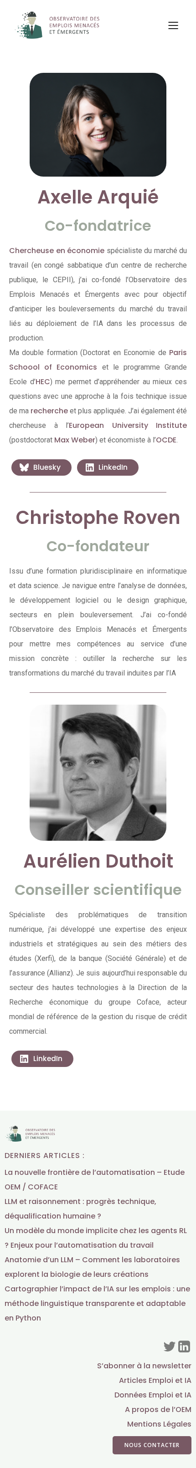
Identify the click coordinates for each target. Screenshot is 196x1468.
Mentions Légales (159, 1424)
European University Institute (128, 425)
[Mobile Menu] (173, 25)
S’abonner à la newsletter (144, 1366)
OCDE (166, 440)
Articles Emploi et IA (155, 1380)
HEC (43, 381)
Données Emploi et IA (152, 1395)
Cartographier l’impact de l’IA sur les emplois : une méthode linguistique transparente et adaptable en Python (97, 1303)
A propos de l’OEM (158, 1409)
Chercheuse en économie (56, 250)
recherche (49, 411)
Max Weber (74, 440)
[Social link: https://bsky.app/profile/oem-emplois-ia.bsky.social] (169, 1347)
